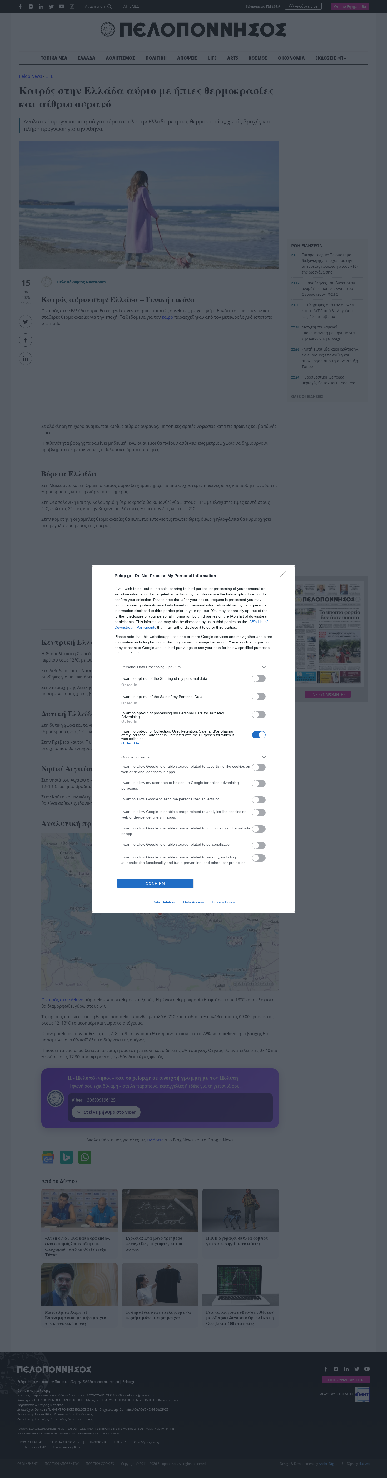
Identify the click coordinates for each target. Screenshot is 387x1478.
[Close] (285, 576)
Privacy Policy (223, 902)
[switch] (259, 678)
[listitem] (193, 666)
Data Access (193, 902)
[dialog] (193, 739)
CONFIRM (155, 884)
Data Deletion (163, 902)
